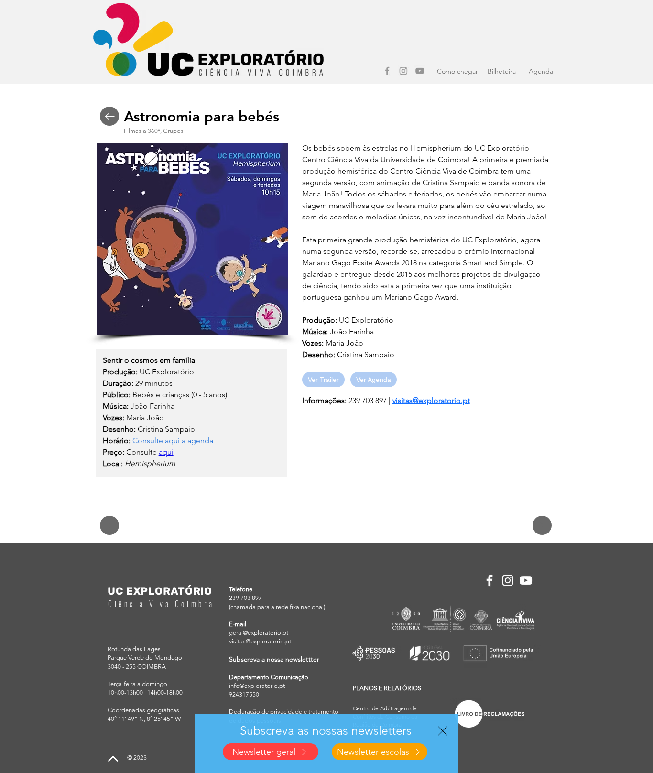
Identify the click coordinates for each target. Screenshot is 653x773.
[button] (442, 731)
